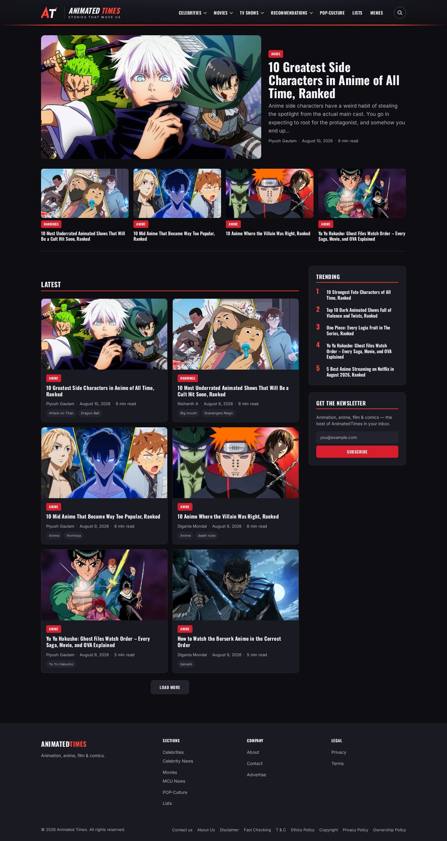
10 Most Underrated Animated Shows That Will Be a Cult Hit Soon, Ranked (83, 235)
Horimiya (74, 535)
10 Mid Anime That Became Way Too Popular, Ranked (174, 235)
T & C (281, 829)
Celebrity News (178, 760)
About (253, 752)
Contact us (182, 829)
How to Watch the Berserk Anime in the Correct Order (229, 642)
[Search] (400, 13)
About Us (206, 829)
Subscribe (357, 452)
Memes (376, 12)
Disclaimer (229, 829)
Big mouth (188, 413)
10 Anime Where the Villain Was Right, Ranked (268, 233)
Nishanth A (188, 403)
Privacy (338, 752)
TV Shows (249, 12)
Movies (220, 12)
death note (206, 535)
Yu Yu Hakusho (61, 664)
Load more (170, 687)
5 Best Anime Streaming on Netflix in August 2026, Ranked (360, 371)
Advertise (256, 774)
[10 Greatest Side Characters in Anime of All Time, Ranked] (151, 97)
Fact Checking (257, 829)
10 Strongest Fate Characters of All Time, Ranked (359, 295)
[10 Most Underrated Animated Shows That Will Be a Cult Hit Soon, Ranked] (85, 193)
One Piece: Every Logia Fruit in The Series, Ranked (358, 330)
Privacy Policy (355, 829)
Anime (276, 53)
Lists (357, 12)
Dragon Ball (90, 413)
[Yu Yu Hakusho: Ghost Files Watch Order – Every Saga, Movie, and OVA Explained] (362, 193)
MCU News (174, 781)
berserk (186, 664)
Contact (255, 763)
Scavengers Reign (218, 413)
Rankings (51, 224)
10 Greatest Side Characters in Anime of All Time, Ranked (334, 79)
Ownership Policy (389, 829)
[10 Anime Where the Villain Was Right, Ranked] (270, 193)
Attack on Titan (61, 413)
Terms (337, 763)
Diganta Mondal (192, 526)
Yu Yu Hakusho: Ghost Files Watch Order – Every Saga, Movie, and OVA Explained (361, 235)
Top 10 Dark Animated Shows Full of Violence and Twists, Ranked (359, 313)
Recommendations (289, 12)
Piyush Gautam (282, 140)
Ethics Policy (302, 829)
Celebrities (190, 12)
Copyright (328, 829)
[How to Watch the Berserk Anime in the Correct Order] (236, 585)
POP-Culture (332, 12)
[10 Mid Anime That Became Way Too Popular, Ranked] (177, 193)
